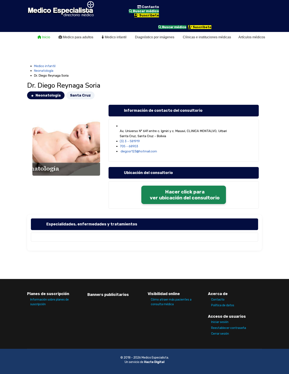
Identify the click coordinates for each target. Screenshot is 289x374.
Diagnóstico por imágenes (154, 37)
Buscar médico (145, 11)
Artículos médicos (251, 37)
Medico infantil (115, 37)
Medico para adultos (77, 37)
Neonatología (43, 71)
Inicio (45, 37)
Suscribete (149, 15)
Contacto (150, 7)
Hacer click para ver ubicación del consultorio (185, 195)
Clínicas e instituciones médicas (207, 37)
